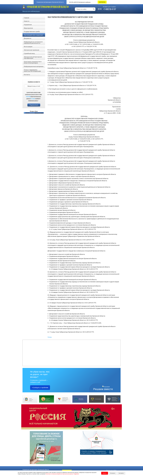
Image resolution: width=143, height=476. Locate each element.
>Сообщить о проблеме (40, 387)
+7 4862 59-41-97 (109, 9)
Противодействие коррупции (33, 35)
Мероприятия (28, 28)
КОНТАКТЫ (102, 2)
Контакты (27, 74)
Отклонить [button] (112, 473)
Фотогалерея (28, 46)
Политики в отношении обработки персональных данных (59, 474)
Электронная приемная (31, 50)
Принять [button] (105, 473)
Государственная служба (32, 31)
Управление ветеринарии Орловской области (50, 2)
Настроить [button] (121, 473)
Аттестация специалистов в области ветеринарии (32, 62)
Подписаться (34, 105)
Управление (28, 25)
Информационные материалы (33, 66)
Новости (26, 21)
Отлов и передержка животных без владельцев (32, 70)
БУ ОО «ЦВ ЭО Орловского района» (80, 2)
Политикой (28, 96)
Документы (27, 38)
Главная (26, 18)
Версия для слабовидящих (31, 11)
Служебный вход (29, 53)
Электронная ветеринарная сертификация (33, 57)
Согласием (33, 98)
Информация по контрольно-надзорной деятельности (33, 42)
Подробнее (76, 474)
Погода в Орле (34, 111)
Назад (50, 337)
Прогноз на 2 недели (39, 112)
